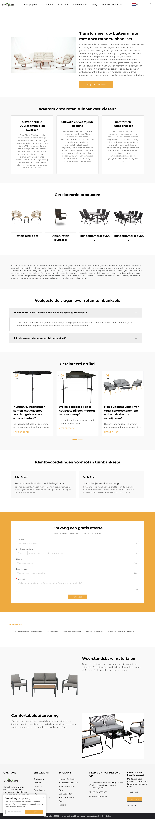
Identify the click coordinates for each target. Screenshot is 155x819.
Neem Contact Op (112, 4)
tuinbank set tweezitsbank (121, 632)
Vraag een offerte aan (96, 85)
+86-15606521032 (99, 792)
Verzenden (77, 597)
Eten (61, 790)
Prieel (61, 801)
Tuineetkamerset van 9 (128, 237)
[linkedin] (132, 805)
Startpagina (30, 4)
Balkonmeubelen (67, 786)
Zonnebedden (65, 794)
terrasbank (53, 632)
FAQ (94, 4)
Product (37, 783)
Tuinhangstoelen (67, 797)
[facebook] (128, 805)
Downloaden (80, 4)
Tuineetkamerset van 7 (94, 237)
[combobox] (22, 553)
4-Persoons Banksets (68, 783)
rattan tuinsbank (94, 632)
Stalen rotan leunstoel (60, 237)
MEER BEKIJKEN (21, 432)
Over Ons (63, 4)
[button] (75, 439)
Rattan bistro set (26, 236)
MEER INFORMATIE (26, 217)
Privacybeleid (105, 816)
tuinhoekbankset (72, 632)
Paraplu (62, 805)
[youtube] (135, 805)
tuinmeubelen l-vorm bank (29, 632)
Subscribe (134, 799)
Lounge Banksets (67, 779)
